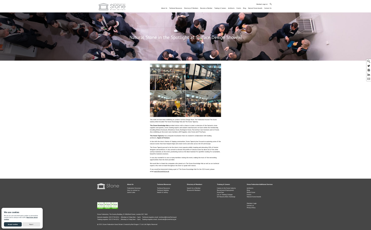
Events (239, 8)
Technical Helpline (163, 190)
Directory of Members (191, 8)
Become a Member (206, 8)
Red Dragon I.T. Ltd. (137, 224)
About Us (164, 8)
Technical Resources (175, 8)
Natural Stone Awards (255, 8)
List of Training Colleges (225, 194)
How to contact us (133, 190)
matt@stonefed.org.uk (161, 171)
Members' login (252, 203)
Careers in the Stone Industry (226, 188)
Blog (244, 8)
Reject (31, 224)
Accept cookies (13, 224)
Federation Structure (134, 188)
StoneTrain (220, 192)
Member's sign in (261, 4)
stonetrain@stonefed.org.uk (167, 219)
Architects (231, 8)
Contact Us (267, 8)
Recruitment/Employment (225, 190)
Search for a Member (193, 188)
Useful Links (131, 192)
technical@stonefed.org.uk (168, 217)
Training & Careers (220, 8)
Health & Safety (162, 192)
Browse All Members (193, 190)
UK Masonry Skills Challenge (226, 197)
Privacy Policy (251, 208)
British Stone (251, 192)
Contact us (250, 205)
